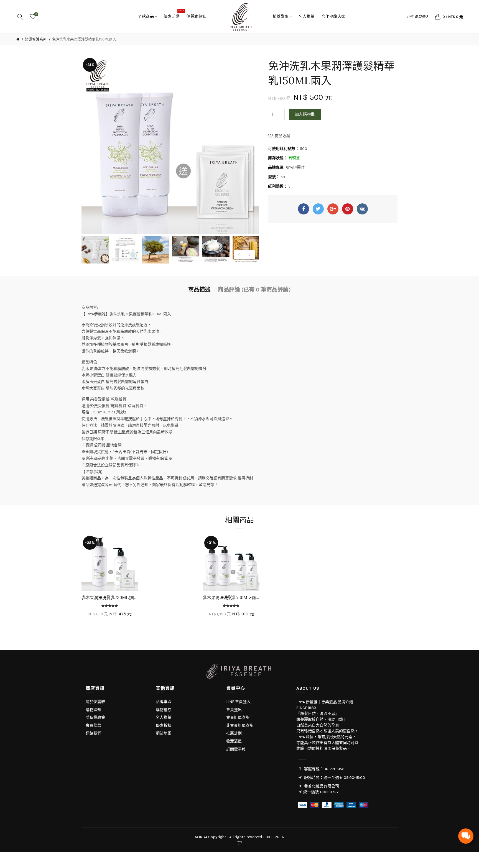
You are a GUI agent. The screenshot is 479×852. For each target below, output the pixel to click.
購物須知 (93, 709)
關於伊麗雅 (95, 701)
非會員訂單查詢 (239, 725)
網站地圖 (163, 733)
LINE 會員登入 (418, 17)
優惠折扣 (163, 725)
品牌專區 (163, 701)
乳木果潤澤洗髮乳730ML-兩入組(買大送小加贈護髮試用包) (231, 597)
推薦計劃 (234, 733)
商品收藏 (282, 136)
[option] (95, 250)
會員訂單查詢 (237, 717)
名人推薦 (163, 717)
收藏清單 (234, 741)
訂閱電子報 (236, 749)
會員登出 (234, 709)
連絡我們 (93, 733)
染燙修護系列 (36, 39)
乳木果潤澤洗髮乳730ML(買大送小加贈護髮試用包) (109, 597)
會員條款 (93, 725)
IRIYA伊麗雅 (294, 167)
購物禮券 (163, 709)
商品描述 (199, 289)
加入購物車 (305, 114)
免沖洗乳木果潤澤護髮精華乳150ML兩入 (84, 39)
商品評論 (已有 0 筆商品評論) (254, 289)
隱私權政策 (95, 717)
